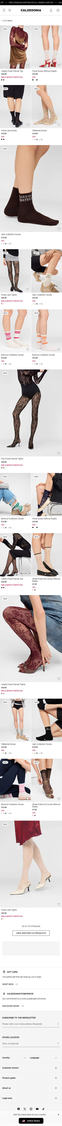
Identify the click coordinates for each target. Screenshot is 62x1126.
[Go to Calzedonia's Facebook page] (18, 1108)
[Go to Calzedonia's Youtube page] (37, 1108)
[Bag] (58, 10)
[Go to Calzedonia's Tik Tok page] (43, 1108)
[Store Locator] (58, 1043)
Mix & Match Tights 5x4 (12, 77)
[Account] (51, 10)
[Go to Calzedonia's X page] (25, 1108)
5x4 (33, 77)
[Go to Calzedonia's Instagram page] (31, 1108)
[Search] (10, 10)
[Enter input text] (58, 1024)
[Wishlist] (27, 65)
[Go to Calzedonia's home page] (31, 10)
